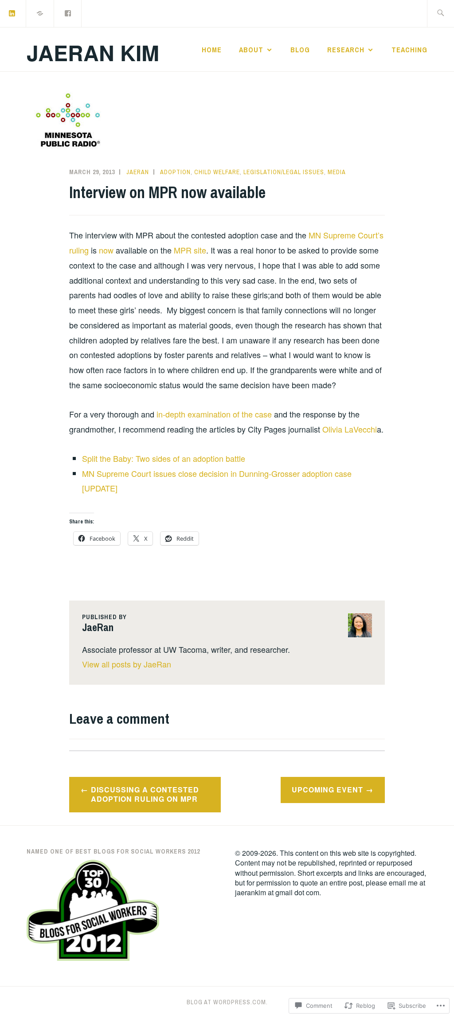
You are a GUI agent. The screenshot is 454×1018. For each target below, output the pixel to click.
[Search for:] (440, 13)
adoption (175, 172)
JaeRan (137, 172)
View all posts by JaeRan (126, 664)
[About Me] (40, 13)
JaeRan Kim (93, 52)
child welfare (217, 172)
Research (345, 50)
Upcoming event (327, 789)
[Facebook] (68, 13)
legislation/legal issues (283, 172)
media (337, 172)
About (251, 50)
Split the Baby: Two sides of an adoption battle (163, 458)
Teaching (409, 50)
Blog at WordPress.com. (227, 1002)
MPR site (190, 250)
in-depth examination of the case (214, 414)
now (107, 250)
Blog (300, 50)
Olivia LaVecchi (349, 429)
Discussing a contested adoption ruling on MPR (145, 794)
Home (212, 50)
